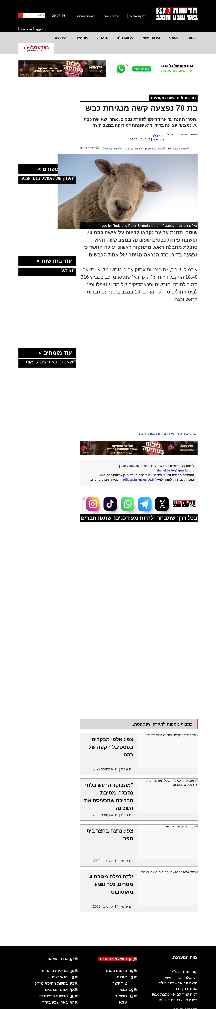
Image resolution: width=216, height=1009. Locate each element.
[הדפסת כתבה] (90, 148)
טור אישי (81, 37)
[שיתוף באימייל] (112, 149)
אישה (179, 433)
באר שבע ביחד (55, 1002)
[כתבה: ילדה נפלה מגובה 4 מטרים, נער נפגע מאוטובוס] (167, 887)
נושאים (121, 996)
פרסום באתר (112, 16)
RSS (123, 1002)
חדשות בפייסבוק (53, 996)
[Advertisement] (127, 405)
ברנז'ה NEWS (157, 433)
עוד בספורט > (55, 169)
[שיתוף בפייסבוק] (155, 149)
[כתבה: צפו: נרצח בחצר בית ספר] (167, 842)
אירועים (60, 37)
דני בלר (142, 433)
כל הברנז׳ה (125, 37)
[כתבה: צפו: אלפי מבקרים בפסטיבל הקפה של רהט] (167, 750)
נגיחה (170, 433)
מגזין (123, 989)
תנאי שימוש (57, 977)
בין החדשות (151, 37)
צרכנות (102, 37)
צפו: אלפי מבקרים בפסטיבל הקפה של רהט (111, 746)
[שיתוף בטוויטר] (133, 149)
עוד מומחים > (55, 353)
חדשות (192, 37)
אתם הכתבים (56, 989)
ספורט (173, 37)
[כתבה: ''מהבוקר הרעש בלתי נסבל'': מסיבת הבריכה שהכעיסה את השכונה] (167, 796)
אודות (122, 977)
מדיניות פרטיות (55, 971)
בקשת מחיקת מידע (51, 983)
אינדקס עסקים (138, 16)
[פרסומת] (154, 68)
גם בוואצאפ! (57, 959)
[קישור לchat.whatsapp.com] (139, 448)
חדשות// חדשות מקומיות (173, 98)
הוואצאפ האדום (86, 16)
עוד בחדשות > (54, 261)
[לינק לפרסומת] (47, 102)
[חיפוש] (20, 15)
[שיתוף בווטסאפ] (178, 149)
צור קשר (120, 983)
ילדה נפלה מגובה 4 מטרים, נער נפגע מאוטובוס (111, 884)
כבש (186, 433)
